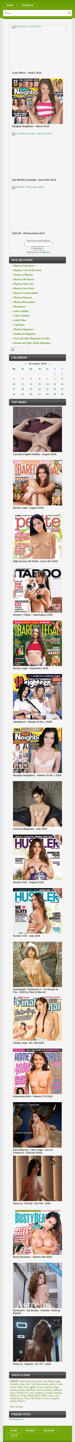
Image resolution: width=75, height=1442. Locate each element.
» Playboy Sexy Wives (23, 288)
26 (31, 394)
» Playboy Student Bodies (25, 293)
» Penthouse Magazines (24, 334)
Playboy (14, 1395)
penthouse (40, 1392)
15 (55, 384)
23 (62, 389)
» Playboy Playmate (22, 297)
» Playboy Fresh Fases (23, 265)
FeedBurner (44, 252)
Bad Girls (42, 1381)
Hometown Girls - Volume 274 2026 (33, 1096)
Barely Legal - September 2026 (30, 668)
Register (48, 1430)
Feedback (27, 5)
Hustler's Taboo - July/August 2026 (33, 614)
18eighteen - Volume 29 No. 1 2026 (32, 722)
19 (31, 389)
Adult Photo (25, 1381)
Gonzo (39, 1387)
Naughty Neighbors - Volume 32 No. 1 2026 (37, 775)
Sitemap (30, 1430)
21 (47, 389)
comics (52, 1384)
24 (14, 394)
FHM (20, 1387)
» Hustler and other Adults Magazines (31, 343)
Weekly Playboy (17, 1401)
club (27, 1384)
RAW (38, 1395)
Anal (34, 1381)
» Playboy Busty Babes (23, 302)
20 (39, 389)
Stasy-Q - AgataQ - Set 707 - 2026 (32, 1364)
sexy (57, 1395)
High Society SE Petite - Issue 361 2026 (35, 561)
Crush (59, 1384)
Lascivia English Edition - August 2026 (34, 454)
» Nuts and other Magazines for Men (31, 338)
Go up (14, 1435)
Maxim (48, 1390)
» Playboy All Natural (23, 279)
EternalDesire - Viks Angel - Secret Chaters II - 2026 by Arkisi (33, 1151)
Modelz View (22, 1392)
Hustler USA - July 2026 (26, 936)
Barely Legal (54, 1381)
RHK (44, 1395)
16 (62, 384)
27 (39, 394)
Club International (39, 1384)
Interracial (30, 1390)
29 (55, 394)
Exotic (13, 1387)
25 (22, 394)
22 (55, 389)
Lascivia (40, 1390)
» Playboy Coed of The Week (26, 270)
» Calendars (18, 324)
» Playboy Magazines (22, 329)
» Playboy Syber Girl (22, 284)
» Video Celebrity (21, 315)
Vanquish (54, 1398)
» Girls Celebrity (20, 311)
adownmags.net (16, 1419)
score (50, 1395)
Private (23, 1395)
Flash (26, 1387)
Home (9, 5)
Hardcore (48, 1387)
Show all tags (16, 1406)
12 (31, 384)
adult (14, 1381)
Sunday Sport (16, 1398)
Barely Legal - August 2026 (28, 507)
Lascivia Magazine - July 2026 (30, 829)
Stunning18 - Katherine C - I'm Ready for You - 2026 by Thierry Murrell (36, 991)
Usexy (46, 1398)
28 (47, 394)
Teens (27, 1398)
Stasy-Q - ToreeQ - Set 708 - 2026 (32, 1203)
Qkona (31, 1395)
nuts (32, 1392)
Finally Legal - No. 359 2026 (28, 1043)
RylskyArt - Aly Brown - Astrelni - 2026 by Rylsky (36, 1312)
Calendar (14, 1384)
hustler (21, 1390)
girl (32, 1387)
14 (47, 384)
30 (62, 394)
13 (39, 384)
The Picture (36, 1398)
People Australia (54, 1392)
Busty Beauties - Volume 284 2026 (32, 1257)
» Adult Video (19, 320)
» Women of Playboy (22, 274)
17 (14, 389)
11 (23, 384)
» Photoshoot (18, 306)
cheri (22, 1384)
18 (22, 389)
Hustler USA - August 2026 (28, 882)
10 (14, 384)
